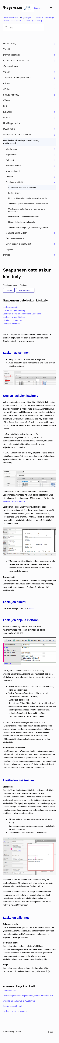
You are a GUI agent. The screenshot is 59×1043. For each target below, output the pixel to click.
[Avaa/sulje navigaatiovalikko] (51, 7)
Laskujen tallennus (11, 323)
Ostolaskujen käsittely (33, 20)
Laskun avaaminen (11, 307)
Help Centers (27, 8)
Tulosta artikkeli (25, 290)
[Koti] (12, 8)
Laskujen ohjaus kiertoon (14, 317)
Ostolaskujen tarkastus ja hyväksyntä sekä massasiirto (28, 995)
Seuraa (9, 290)
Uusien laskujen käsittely (14, 310)
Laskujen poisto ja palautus (15, 1011)
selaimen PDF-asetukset (14, 501)
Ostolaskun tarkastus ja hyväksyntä (19, 1001)
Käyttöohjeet (26, 17)
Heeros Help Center (11, 17)
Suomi (51, 1032)
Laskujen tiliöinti (22, 314)
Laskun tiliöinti (9, 990)
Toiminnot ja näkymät (12, 1006)
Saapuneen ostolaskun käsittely (27, 273)
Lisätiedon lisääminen (12, 320)
